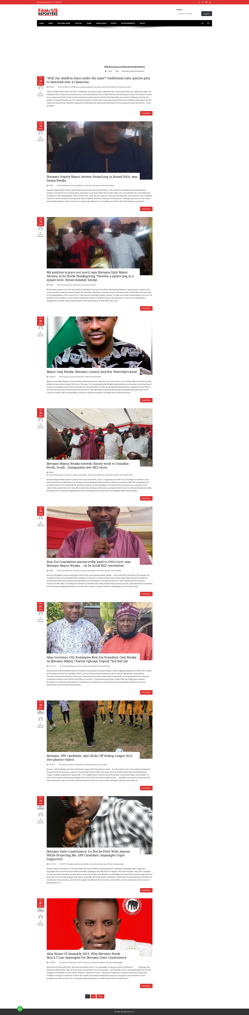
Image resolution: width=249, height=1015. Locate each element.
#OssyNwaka (116, 571)
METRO (51, 87)
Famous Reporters (40, 95)
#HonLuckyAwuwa (76, 185)
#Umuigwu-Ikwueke (124, 87)
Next (100, 996)
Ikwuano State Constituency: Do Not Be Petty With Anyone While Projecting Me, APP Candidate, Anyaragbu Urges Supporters (88, 855)
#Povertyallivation (126, 475)
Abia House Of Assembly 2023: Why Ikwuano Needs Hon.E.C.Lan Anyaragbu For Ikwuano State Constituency (86, 955)
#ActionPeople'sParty (69, 962)
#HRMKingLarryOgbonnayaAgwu (81, 87)
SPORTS (52, 765)
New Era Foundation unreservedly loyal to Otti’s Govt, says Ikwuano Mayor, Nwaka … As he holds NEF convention (89, 564)
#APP (64, 864)
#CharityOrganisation (56, 475)
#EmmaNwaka (64, 185)
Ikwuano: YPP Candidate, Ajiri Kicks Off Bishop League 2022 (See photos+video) (90, 758)
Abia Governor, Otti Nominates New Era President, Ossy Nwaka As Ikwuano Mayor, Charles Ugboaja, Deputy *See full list (91, 659)
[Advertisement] (95, 47)
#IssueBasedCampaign (98, 864)
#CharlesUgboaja (68, 666)
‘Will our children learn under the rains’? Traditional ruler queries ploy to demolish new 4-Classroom (98, 80)
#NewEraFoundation (112, 475)
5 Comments (40, 807)
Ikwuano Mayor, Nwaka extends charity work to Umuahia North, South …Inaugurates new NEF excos (88, 465)
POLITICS (52, 666)
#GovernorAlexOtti (65, 571)
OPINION (52, 377)
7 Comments (40, 712)
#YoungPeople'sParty (91, 765)
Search (179, 10)
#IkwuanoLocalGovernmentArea (104, 87)
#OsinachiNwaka (104, 666)
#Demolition (64, 87)
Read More (146, 113)
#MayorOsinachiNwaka (93, 377)
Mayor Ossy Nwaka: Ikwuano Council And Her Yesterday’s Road (92, 372)
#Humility (87, 185)
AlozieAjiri (103, 765)
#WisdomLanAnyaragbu (115, 864)
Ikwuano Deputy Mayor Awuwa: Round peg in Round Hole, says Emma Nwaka (92, 178)
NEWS (51, 185)
